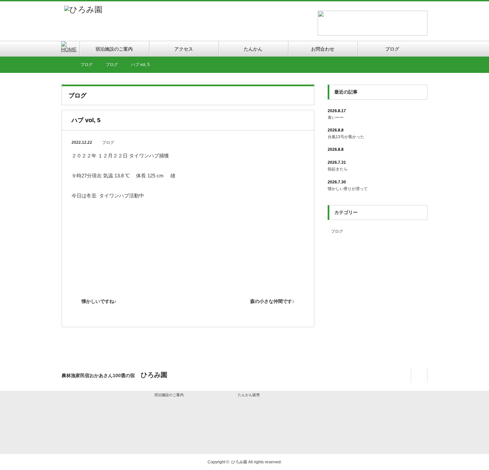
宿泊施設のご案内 (169, 395)
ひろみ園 (239, 462)
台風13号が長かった (346, 136)
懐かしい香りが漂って (348, 188)
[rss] (419, 374)
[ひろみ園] (83, 9)
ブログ (108, 142)
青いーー (336, 117)
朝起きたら (338, 169)
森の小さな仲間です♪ (272, 301)
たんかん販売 (249, 395)
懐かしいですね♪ (99, 301)
